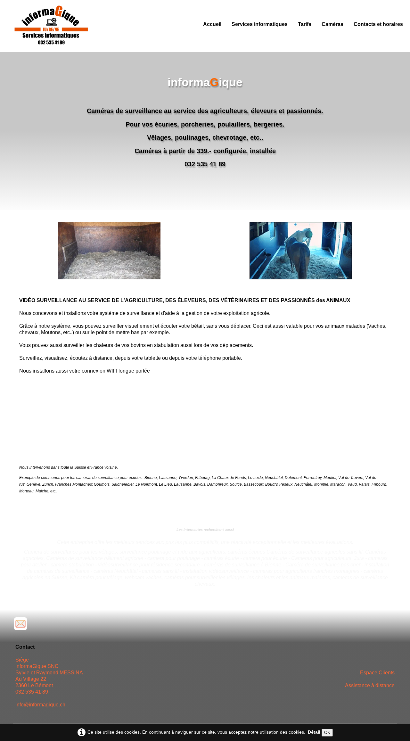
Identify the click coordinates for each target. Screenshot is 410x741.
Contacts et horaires (378, 24)
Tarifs (304, 24)
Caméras (332, 24)
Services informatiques (260, 24)
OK (327, 732)
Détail (314, 732)
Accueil (212, 24)
